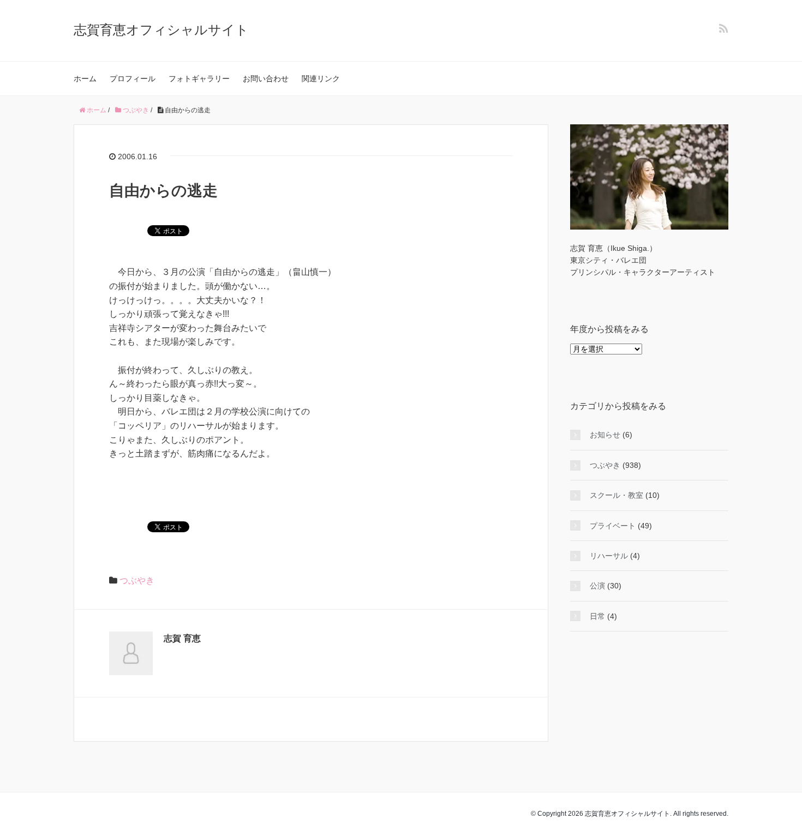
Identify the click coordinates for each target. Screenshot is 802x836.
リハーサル (609, 555)
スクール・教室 (616, 495)
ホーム (85, 78)
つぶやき (136, 580)
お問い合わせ (266, 78)
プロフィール (132, 78)
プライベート (613, 525)
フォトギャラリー (199, 78)
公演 (597, 585)
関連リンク (321, 78)
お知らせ (605, 434)
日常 (597, 616)
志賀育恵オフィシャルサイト (161, 29)
